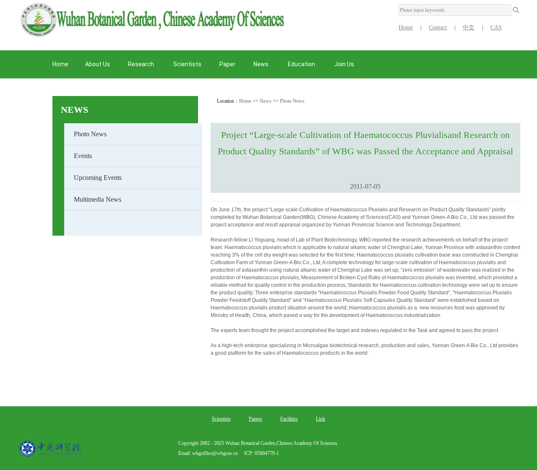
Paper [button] (227, 64)
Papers (255, 419)
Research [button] (141, 64)
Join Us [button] (344, 64)
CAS (496, 27)
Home (406, 27)
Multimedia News (97, 199)
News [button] (261, 64)
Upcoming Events (98, 177)
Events (83, 155)
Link (320, 419)
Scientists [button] (187, 64)
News (74, 109)
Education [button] (302, 64)
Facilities (289, 419)
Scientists (221, 419)
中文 (468, 27)
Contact (438, 27)
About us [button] (97, 64)
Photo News (90, 134)
